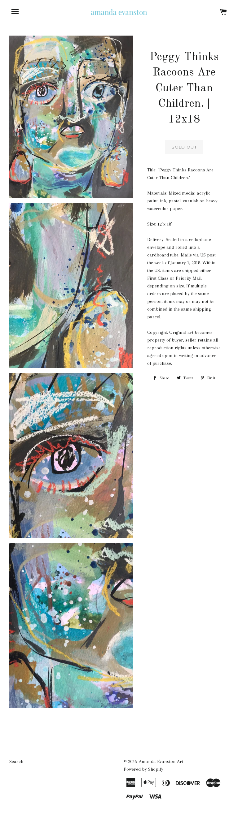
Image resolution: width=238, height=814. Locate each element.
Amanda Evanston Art (161, 761)
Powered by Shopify (143, 769)
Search (16, 761)
